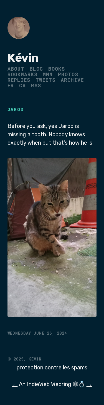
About (15, 68)
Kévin (23, 58)
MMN (48, 74)
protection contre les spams (52, 367)
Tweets (45, 79)
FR (10, 85)
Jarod (15, 109)
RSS (36, 85)
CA (22, 85)
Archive (72, 79)
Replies (18, 79)
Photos (68, 74)
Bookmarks (22, 74)
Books (56, 68)
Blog (36, 68)
